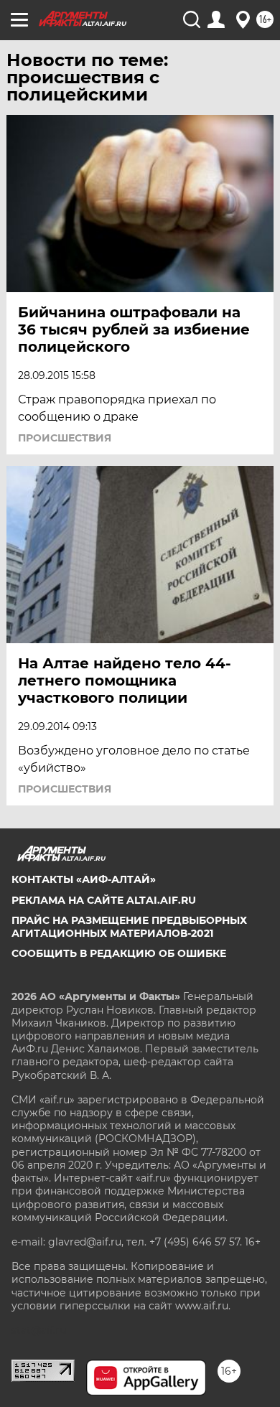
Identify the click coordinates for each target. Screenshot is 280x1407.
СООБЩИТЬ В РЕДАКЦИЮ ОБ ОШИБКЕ (118, 953)
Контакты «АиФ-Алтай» (83, 879)
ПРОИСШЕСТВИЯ (64, 438)
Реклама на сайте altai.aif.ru (103, 900)
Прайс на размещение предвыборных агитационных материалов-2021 (129, 927)
